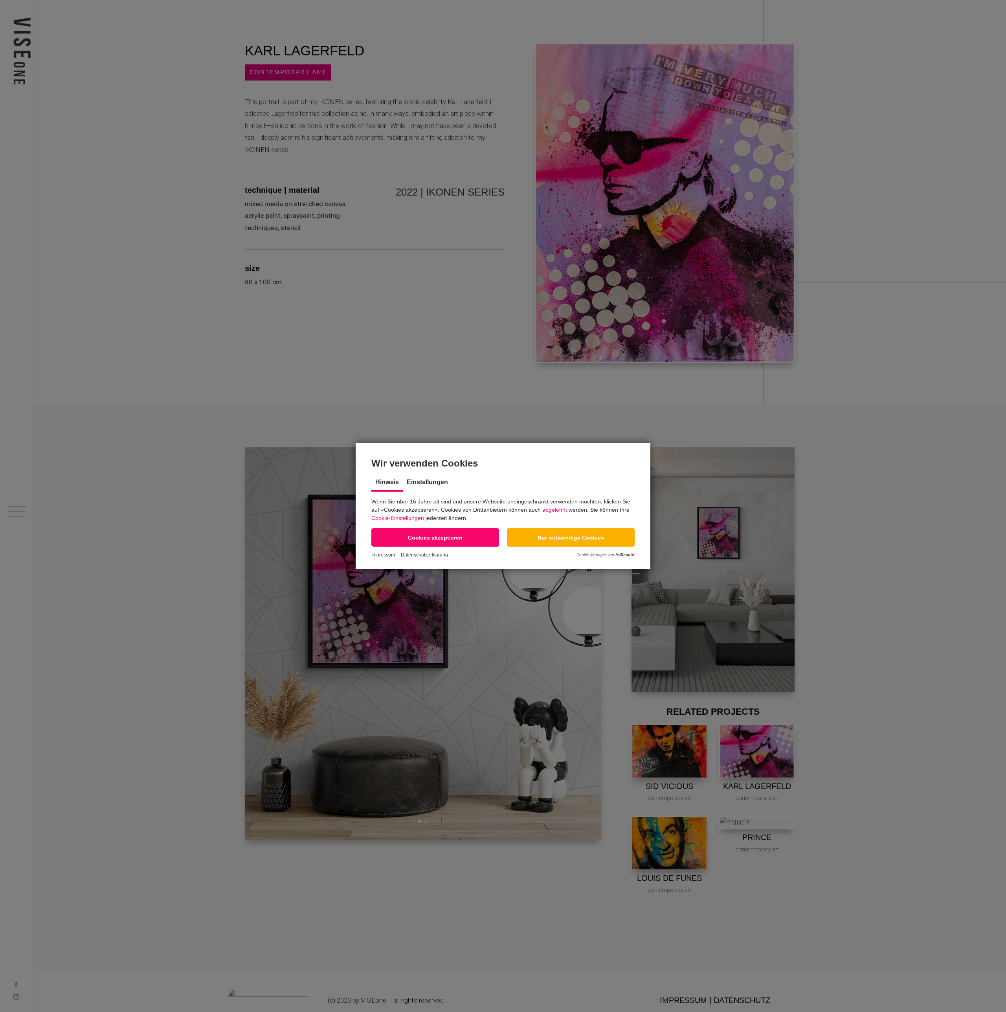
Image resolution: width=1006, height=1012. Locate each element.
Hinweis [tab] (387, 482)
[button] (435, 537)
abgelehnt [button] (554, 510)
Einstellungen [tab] (427, 482)
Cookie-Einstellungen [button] (397, 518)
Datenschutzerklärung (424, 555)
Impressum (383, 555)
